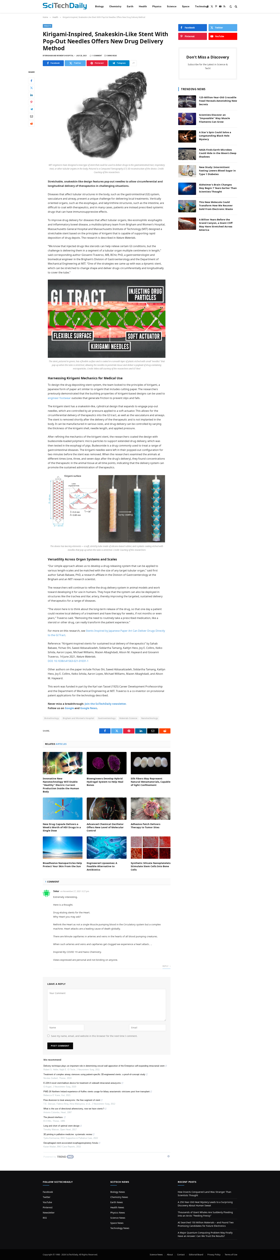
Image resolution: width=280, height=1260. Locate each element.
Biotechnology (51, 718)
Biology (99, 6)
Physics (156, 6)
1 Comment (97, 56)
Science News (117, 1217)
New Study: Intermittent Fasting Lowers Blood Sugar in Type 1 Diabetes (217, 170)
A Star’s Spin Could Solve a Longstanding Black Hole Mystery (215, 136)
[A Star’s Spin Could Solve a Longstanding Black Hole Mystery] (187, 136)
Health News (117, 1207)
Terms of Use (231, 1254)
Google (69, 708)
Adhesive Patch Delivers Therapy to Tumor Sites (145, 825)
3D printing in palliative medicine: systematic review (67, 1134)
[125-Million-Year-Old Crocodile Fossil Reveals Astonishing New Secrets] (187, 101)
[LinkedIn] (31, 95)
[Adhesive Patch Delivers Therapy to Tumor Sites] (150, 808)
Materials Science (128, 718)
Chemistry (115, 6)
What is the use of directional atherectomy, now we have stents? (73, 1108)
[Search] (235, 6)
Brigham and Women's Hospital (78, 718)
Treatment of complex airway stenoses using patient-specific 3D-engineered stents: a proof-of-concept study (94, 1074)
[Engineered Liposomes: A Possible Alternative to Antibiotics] (106, 847)
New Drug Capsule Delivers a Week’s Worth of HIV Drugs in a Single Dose (62, 827)
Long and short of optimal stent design (61, 1126)
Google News (88, 708)
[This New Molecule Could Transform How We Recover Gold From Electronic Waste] (187, 206)
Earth (130, 6)
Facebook (48, 1191)
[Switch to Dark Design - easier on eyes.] (231, 6)
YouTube (47, 1202)
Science (171, 6)
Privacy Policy (214, 1254)
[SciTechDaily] (65, 6)
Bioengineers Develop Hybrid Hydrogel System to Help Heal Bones (105, 782)
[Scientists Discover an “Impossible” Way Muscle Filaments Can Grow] (187, 119)
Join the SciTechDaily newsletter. (106, 704)
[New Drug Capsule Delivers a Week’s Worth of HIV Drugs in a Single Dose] (62, 808)
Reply (166, 966)
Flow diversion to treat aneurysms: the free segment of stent (71, 1100)
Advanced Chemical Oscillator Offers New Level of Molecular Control (105, 827)
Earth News (116, 1202)
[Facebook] (31, 81)
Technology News (119, 1228)
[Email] (31, 116)
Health (143, 6)
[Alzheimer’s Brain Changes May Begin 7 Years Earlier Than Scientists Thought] (187, 189)
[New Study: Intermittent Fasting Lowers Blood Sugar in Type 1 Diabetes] (187, 171)
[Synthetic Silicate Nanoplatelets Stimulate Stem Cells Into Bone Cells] (150, 847)
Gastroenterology (106, 718)
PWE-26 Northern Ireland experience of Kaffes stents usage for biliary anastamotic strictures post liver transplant (96, 1091)
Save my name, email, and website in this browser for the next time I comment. (94, 1035)
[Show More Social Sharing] (133, 63)
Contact (181, 1254)
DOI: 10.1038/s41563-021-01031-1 (68, 661)
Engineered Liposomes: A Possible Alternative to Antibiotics (102, 866)
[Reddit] (31, 123)
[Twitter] (31, 88)
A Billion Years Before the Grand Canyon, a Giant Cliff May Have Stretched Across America (216, 224)
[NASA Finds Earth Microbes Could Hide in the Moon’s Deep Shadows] (187, 154)
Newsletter (49, 1212)
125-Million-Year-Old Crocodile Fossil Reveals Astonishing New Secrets (218, 101)
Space (185, 6)
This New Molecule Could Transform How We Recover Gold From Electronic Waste (216, 205)
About (170, 1254)
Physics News (117, 1212)
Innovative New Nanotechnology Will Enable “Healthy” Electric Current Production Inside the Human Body (61, 785)
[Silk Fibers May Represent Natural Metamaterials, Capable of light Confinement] (150, 763)
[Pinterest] (31, 102)
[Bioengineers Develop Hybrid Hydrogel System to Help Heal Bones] (106, 763)
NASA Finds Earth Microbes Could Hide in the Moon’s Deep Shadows (217, 153)
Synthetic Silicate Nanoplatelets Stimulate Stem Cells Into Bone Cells (150, 866)
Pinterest (47, 1207)
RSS (45, 1217)
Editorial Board (196, 1254)
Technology (202, 6)
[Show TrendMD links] (168, 1156)
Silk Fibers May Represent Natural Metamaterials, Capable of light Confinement (150, 782)
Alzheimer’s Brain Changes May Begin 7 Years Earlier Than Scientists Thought (218, 188)
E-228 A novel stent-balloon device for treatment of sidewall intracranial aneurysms (82, 1083)
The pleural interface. (53, 1117)
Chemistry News (119, 1197)
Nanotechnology (149, 718)
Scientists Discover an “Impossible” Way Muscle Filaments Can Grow (214, 118)
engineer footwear (59, 398)
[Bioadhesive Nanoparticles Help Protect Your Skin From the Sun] (62, 847)
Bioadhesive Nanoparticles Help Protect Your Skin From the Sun (62, 864)
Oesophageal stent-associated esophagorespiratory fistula (70, 1143)
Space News (116, 1222)
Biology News (117, 1191)
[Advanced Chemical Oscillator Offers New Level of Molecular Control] (106, 808)
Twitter (46, 1197)
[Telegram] (31, 109)
